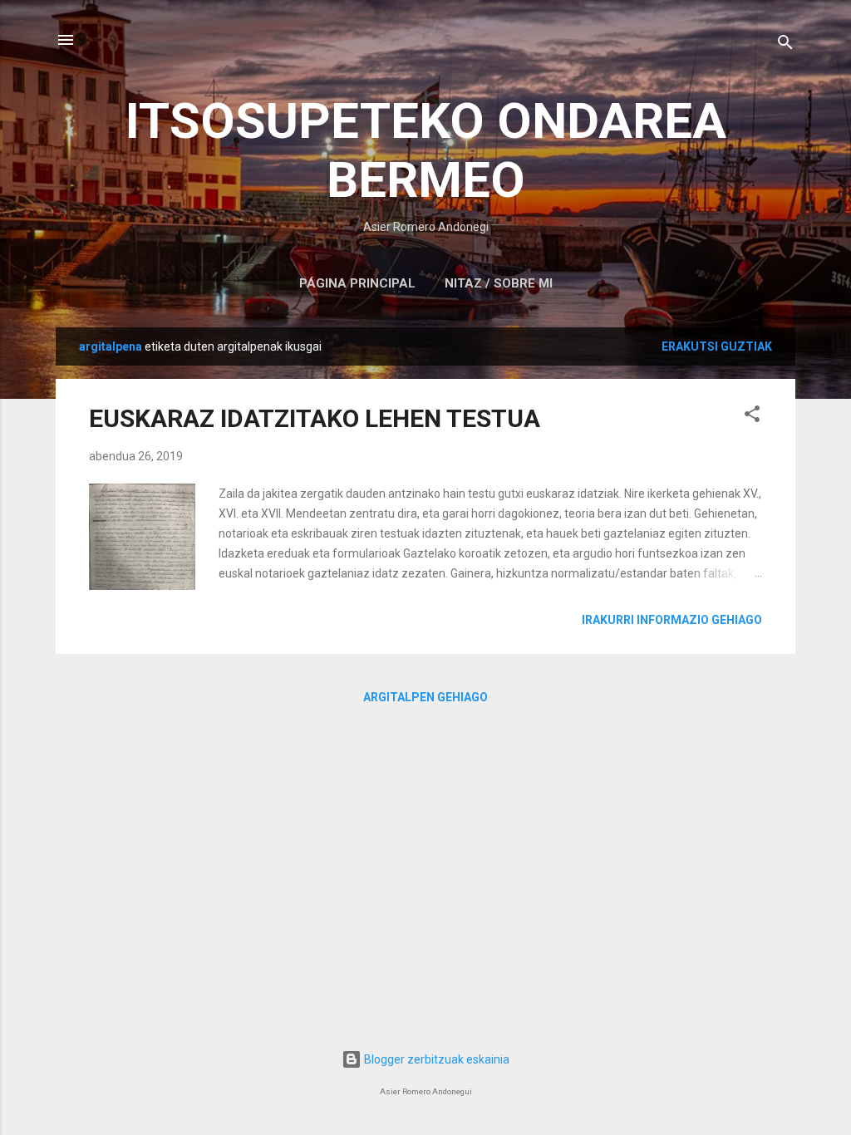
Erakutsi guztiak (717, 346)
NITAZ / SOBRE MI (499, 283)
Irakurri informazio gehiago (672, 619)
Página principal (357, 283)
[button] (752, 417)
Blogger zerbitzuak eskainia (435, 1059)
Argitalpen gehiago (425, 697)
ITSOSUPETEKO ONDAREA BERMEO (425, 150)
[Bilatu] (785, 45)
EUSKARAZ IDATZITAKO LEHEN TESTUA (314, 418)
